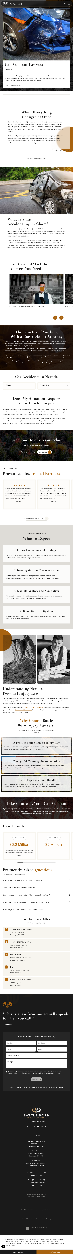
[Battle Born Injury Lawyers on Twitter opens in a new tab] (34, 1126)
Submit (34, 1079)
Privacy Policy (44, 1087)
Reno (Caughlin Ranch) (21, 979)
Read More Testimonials (35, 518)
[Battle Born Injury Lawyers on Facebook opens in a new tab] (31, 1126)
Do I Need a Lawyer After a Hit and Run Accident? (27, 306)
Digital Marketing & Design (38, 1228)
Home (6, 85)
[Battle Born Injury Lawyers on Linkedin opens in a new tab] (41, 1126)
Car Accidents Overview (36, 159)
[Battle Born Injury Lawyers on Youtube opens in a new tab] (38, 1126)
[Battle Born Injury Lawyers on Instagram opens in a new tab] (27, 1126)
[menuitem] (27, 1126)
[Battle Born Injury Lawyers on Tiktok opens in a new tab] (45, 1126)
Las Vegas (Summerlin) (21, 929)
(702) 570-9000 (10, 1245)
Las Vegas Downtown (20, 942)
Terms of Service (55, 1087)
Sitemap (48, 1219)
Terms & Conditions (28, 1219)
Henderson (15, 954)
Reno (12, 967)
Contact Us (43, 452)
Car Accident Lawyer (15, 85)
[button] (3, 1246)
